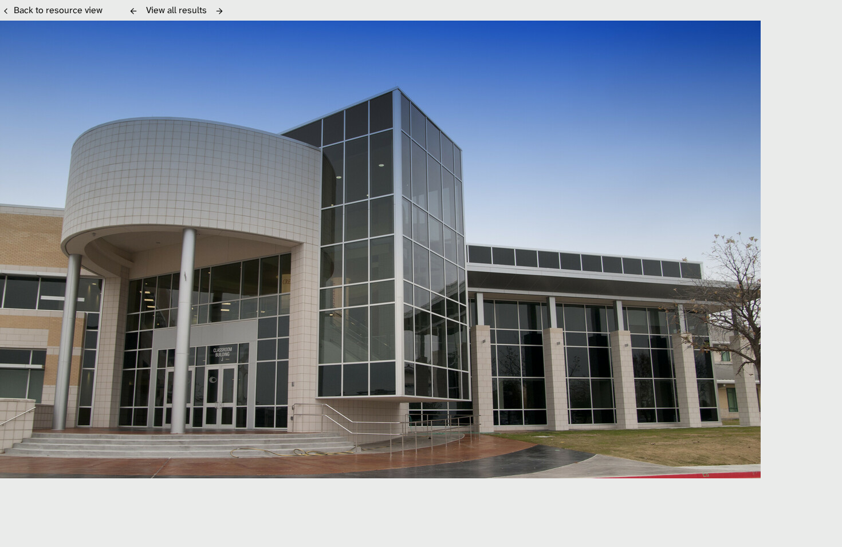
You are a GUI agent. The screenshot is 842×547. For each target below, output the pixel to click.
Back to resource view (58, 10)
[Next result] (219, 10)
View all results (176, 10)
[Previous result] (133, 10)
